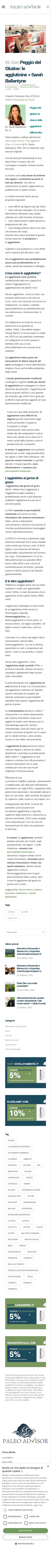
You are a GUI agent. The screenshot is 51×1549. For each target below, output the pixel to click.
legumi (40, 1227)
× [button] (48, 1466)
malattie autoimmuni (30, 1233)
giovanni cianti (14, 1196)
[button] (25, 1544)
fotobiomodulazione (31, 1190)
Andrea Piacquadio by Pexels (20, 99)
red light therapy (16, 1264)
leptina (11, 1233)
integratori (27, 1209)
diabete (27, 1184)
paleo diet (32, 1252)
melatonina (13, 1239)
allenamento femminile (18, 1153)
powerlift (28, 1258)
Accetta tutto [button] (25, 1530)
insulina (11, 1209)
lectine (26, 1227)
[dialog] (25, 1506)
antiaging (12, 1165)
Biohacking (13, 1171)
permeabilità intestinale (18, 471)
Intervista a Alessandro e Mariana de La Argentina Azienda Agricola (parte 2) (29, 951)
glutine (24, 912)
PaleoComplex (14, 1252)
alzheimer (12, 1159)
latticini (11, 1221)
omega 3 (22, 1246)
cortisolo (12, 1184)
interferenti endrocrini (19, 1215)
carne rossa (14, 1178)
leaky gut (12, 918)
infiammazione (30, 1202)
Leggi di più (37, 1505)
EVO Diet (11, 1190)
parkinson (12, 1258)
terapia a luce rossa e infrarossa (23, 1270)
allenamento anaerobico (19, 1147)
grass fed (12, 1202)
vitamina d (27, 1283)
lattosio (25, 1221)
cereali (11, 912)
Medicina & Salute (12, 1040)
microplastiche (32, 1239)
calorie (27, 1171)
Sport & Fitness (10, 1045)
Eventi (7, 1031)
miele (10, 1246)
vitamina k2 (12, 1289)
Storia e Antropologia (13, 1049)
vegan (30, 1277)
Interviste (8, 1036)
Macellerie (7, 1462)
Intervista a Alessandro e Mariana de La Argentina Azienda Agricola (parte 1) (29, 968)
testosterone (14, 1277)
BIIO (38, 1165)
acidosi (11, 1140)
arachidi (27, 1165)
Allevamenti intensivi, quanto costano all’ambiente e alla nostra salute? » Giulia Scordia (31, 1001)
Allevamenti (7, 1458)
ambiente (28, 1159)
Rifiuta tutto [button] (25, 1537)
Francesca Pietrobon (29, 87)
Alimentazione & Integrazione (16, 1026)
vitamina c (12, 1283)
